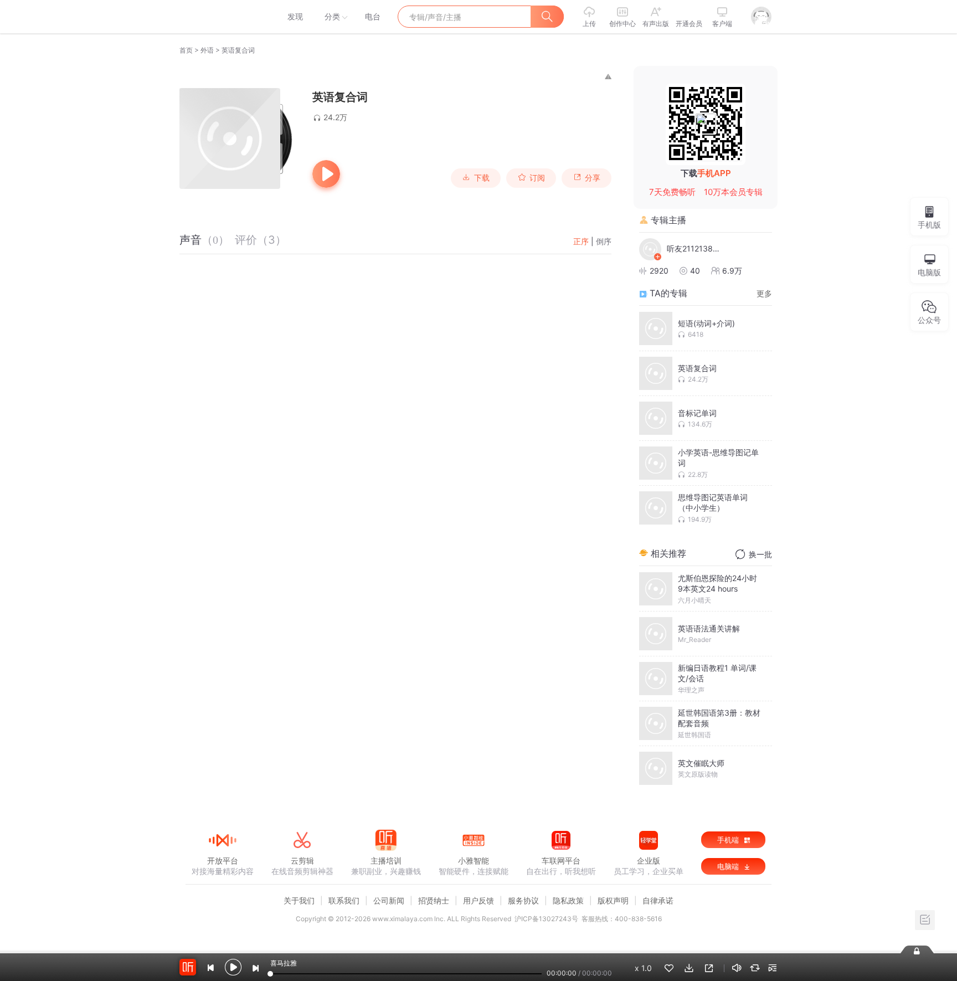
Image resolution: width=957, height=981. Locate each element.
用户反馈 (478, 900)
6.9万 (732, 270)
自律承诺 (657, 900)
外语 (207, 50)
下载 (482, 177)
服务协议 (523, 900)
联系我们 (343, 900)
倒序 (603, 241)
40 (695, 270)
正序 (581, 241)
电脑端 (729, 866)
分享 (592, 177)
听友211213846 (694, 248)
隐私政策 (568, 900)
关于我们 (299, 900)
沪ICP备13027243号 (546, 919)
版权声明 (613, 900)
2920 (659, 270)
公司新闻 (388, 900)
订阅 (537, 177)
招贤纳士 (433, 900)
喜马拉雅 (222, 16)
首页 (186, 50)
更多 (764, 293)
